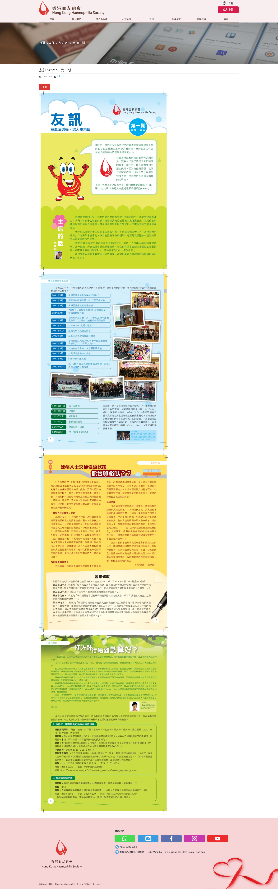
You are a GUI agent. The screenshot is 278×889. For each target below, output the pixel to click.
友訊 (52, 43)
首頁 (42, 43)
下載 (44, 87)
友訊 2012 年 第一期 (72, 43)
